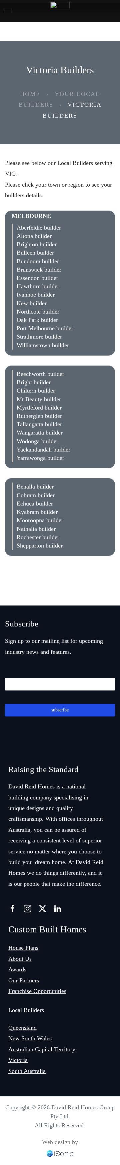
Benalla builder (35, 486)
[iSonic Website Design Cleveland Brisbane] (60, 1152)
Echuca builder (35, 503)
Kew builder (32, 303)
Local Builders (26, 1010)
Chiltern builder (36, 390)
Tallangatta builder (39, 424)
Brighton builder (37, 244)
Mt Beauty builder (39, 399)
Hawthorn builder (38, 286)
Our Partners (23, 980)
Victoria (18, 1060)
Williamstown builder (43, 345)
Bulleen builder (35, 252)
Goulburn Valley (42, 475)
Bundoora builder (38, 261)
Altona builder (34, 236)
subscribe (60, 709)
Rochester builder (38, 537)
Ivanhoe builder (36, 294)
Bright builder (34, 382)
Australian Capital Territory (41, 1049)
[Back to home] (60, 11)
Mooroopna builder (40, 520)
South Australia (27, 1071)
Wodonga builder (37, 441)
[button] (8, 11)
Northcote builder (38, 311)
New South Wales (30, 1038)
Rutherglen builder (39, 416)
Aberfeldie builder (39, 227)
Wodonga (28, 362)
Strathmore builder (39, 336)
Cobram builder (36, 495)
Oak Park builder (37, 320)
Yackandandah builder (43, 449)
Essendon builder (37, 278)
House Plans (23, 947)
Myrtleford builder (39, 407)
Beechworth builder (40, 374)
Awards (17, 969)
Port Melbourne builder (45, 328)
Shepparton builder (40, 545)
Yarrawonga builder (40, 458)
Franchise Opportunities (37, 991)
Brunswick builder (39, 269)
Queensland (22, 1027)
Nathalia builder (36, 529)
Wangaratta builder (40, 432)
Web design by (60, 1142)
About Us (20, 958)
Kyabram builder (37, 512)
